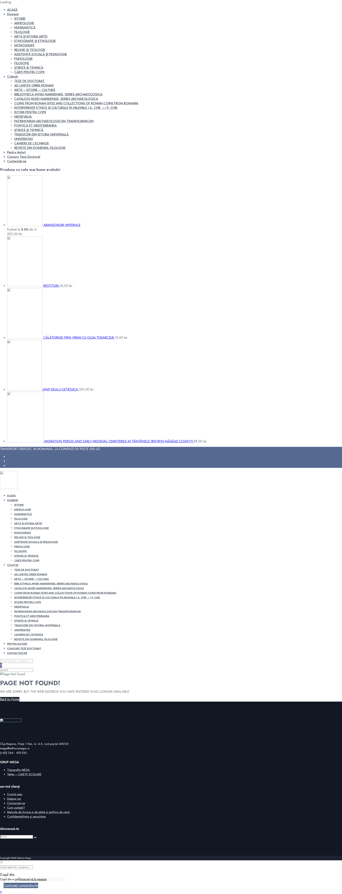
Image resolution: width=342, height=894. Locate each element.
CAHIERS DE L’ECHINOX (31, 143)
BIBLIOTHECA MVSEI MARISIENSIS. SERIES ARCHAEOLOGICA (58, 94)
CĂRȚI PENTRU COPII (29, 72)
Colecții (12, 76)
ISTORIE (19, 18)
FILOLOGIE (22, 32)
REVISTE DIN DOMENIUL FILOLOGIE (40, 148)
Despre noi (14, 799)
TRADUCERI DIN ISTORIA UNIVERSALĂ (41, 134)
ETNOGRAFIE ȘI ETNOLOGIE (35, 41)
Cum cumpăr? (16, 808)
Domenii (13, 14)
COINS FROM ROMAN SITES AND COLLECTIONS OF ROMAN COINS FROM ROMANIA (76, 103)
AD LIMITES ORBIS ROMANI (33, 85)
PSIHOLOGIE (23, 58)
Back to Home (9, 699)
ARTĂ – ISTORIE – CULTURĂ (34, 90)
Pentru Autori (16, 152)
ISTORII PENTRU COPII (30, 112)
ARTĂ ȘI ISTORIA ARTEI (30, 36)
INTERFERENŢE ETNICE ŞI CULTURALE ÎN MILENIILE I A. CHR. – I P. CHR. (66, 107)
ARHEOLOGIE (24, 23)
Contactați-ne (16, 161)
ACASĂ (12, 9)
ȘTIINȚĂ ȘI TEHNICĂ (28, 67)
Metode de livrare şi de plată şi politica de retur (38, 812)
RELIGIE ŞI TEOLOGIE (29, 50)
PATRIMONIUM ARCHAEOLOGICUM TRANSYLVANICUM (54, 121)
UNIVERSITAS (23, 139)
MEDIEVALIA (23, 116)
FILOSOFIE (21, 63)
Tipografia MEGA (18, 770)
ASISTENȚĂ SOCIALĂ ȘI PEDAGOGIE (40, 54)
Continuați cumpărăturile (21, 885)
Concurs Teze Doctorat (23, 156)
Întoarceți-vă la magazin (33, 879)
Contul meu (14, 794)
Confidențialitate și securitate (26, 817)
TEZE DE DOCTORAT (29, 81)
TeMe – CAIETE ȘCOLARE (24, 774)
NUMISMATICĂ (24, 27)
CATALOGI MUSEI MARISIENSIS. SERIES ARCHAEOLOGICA (56, 99)
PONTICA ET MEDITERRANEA (35, 125)
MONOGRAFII (24, 45)
